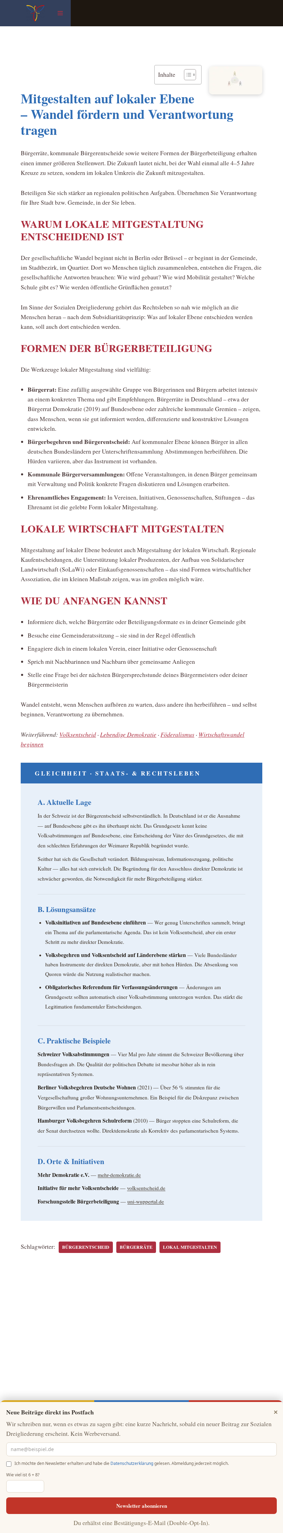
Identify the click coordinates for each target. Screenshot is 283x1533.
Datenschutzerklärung (131, 1463)
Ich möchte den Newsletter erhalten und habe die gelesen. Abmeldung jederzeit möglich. (121, 1463)
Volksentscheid (77, 734)
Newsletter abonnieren (141, 1505)
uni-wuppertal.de (145, 1201)
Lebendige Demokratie (128, 734)
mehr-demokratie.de (119, 1174)
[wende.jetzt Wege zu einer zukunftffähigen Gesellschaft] (35, 13)
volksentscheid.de (146, 1187)
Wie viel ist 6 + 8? (22, 1475)
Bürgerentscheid (85, 1247)
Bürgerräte (136, 1247)
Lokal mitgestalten (190, 1247)
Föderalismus (177, 734)
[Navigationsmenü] (60, 13)
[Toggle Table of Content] (186, 75)
